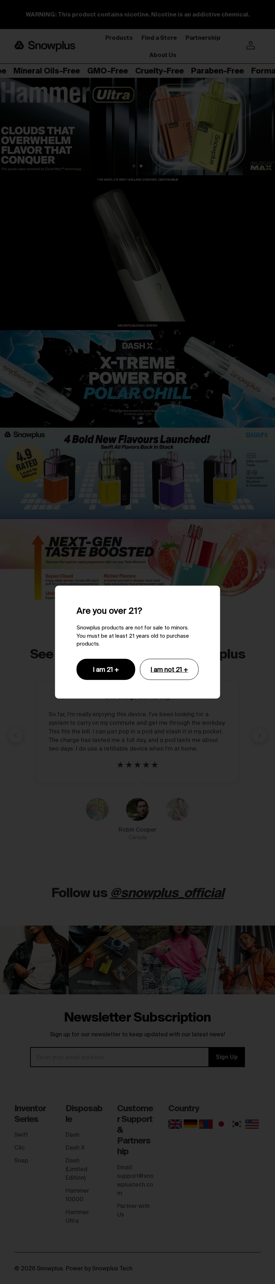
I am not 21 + (169, 669)
